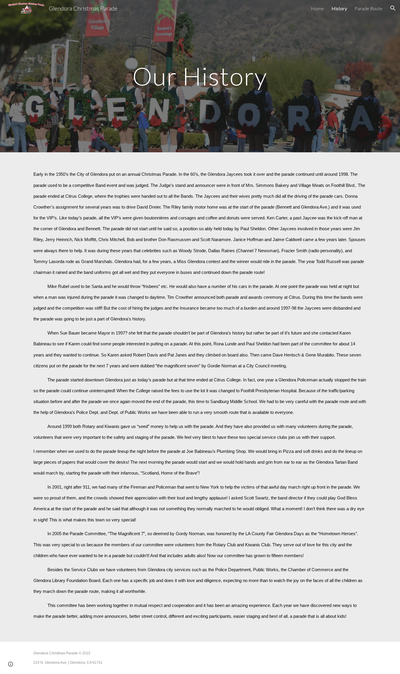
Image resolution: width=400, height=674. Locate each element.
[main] (200, 76)
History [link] (339, 8)
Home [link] (317, 8)
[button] (393, 8)
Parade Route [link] (368, 8)
